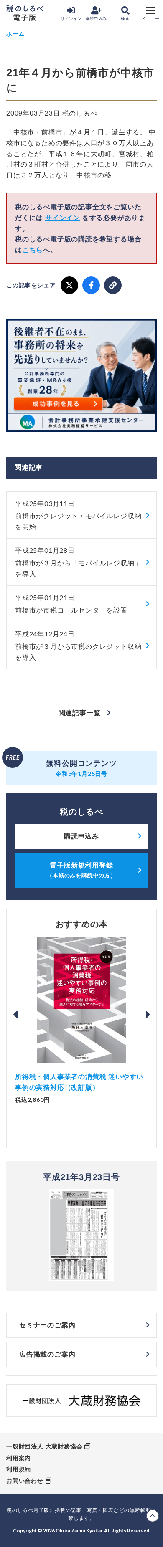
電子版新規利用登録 (81, 870)
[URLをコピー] (113, 285)
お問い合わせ (24, 1480)
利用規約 (18, 1469)
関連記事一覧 (80, 713)
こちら (32, 249)
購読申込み (96, 18)
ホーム (15, 33)
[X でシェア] (69, 285)
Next (148, 1014)
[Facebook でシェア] (91, 285)
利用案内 (18, 1458)
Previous (15, 1014)
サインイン (71, 18)
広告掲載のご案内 (47, 1354)
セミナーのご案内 (47, 1325)
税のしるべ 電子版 (24, 13)
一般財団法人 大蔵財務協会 (44, 1446)
